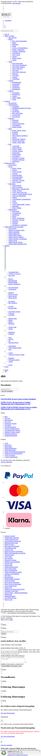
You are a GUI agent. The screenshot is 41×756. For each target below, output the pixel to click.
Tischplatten (15, 79)
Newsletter (8, 425)
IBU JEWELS (12, 303)
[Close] (1, 623)
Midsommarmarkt (10, 596)
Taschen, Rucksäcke (18, 141)
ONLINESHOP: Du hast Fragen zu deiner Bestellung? (18, 399)
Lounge (14, 96)
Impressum (8, 445)
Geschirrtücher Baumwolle (13, 541)
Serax (10, 337)
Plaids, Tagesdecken (18, 218)
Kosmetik (15, 132)
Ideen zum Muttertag (11, 570)
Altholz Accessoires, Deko (16, 230)
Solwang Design (13, 342)
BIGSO (10, 279)
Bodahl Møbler (13, 282)
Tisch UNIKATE (17, 68)
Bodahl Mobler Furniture (12, 579)
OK (2, 713)
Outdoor (10, 91)
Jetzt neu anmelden (6, 745)
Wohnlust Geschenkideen (12, 562)
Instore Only (8, 587)
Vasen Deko (8, 556)
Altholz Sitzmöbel (13, 232)
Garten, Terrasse (17, 190)
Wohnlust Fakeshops (11, 434)
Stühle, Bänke (16, 98)
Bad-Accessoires (17, 187)
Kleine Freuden (17, 127)
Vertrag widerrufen (6, 462)
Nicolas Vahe (12, 327)
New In (7, 34)
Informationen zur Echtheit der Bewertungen (18, 755)
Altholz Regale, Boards (15, 242)
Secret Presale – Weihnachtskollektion (16, 593)
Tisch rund (15, 70)
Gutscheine (15, 106)
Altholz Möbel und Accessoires (14, 227)
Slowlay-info (8, 599)
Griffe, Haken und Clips (19, 192)
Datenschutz (8, 446)
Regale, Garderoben (18, 49)
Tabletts (14, 197)
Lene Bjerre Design (14, 311)
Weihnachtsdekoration (11, 567)
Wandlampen (16, 89)
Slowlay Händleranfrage (12, 429)
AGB (6, 443)
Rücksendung (9, 420)
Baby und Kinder (17, 113)
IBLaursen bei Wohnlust (12, 546)
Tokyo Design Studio (14, 348)
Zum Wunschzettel (9, 713)
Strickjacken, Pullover (18, 139)
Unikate (14, 203)
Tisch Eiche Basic (17, 63)
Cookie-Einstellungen (11, 457)
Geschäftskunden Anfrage (12, 430)
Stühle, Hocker (16, 58)
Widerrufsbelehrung (10, 448)
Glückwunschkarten (18, 123)
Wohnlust (11, 358)
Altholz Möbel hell (14, 233)
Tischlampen (16, 87)
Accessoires (15, 92)
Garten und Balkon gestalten (13, 572)
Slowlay (10, 339)
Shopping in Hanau (10, 560)
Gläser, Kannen (17, 172)
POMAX (11, 334)
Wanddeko (15, 206)
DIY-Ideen (8, 575)
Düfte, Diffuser (16, 208)
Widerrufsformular (10, 450)
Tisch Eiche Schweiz (18, 67)
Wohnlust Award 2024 (11, 591)
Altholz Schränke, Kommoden (17, 239)
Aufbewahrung (16, 147)
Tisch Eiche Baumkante (19, 65)
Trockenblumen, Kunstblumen (21, 199)
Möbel (10, 39)
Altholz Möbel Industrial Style (17, 244)
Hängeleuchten (16, 82)
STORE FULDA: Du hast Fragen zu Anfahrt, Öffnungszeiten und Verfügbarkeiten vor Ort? (16, 403)
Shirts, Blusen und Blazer (20, 135)
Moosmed (11, 323)
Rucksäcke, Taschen (18, 158)
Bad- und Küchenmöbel (19, 41)
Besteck (14, 170)
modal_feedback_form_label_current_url (13, 648)
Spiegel (14, 56)
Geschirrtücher (16, 213)
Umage (10, 353)
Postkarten (15, 120)
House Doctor (12, 298)
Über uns (7, 418)
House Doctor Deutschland (13, 584)
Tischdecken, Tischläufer (19, 225)
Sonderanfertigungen (11, 435)
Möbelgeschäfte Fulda (11, 543)
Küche (10, 166)
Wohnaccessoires (10, 163)
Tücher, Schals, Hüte (18, 142)
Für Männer (15, 111)
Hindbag (11, 293)
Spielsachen (15, 161)
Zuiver (10, 365)
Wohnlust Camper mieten (12, 432)
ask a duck (11, 275)
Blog (6, 416)
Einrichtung (11, 184)
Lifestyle (7, 101)
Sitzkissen (15, 221)
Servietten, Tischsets (18, 180)
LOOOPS (11, 315)
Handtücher (15, 215)
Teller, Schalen (16, 182)
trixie (9, 349)
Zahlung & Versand (10, 423)
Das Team (8, 422)
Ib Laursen (11, 301)
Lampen (10, 80)
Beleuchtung (8, 565)
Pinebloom (11, 332)
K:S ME (10, 306)
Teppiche (15, 223)
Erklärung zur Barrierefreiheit (13, 453)
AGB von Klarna (10, 455)
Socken (14, 137)
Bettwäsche (15, 211)
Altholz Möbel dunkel (15, 235)
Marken (7, 246)
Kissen (14, 216)
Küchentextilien (17, 175)
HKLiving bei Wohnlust (12, 582)
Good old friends (10, 581)
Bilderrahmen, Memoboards (20, 189)
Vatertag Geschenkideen (12, 574)
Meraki (10, 322)
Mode (10, 129)
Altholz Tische (12, 240)
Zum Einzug (16, 117)
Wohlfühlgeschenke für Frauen (21, 108)
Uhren (14, 201)
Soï (9, 341)
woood (10, 361)
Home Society (12, 296)
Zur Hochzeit (16, 115)
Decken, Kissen (17, 149)
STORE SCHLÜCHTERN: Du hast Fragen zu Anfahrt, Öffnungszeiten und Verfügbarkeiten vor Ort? (19, 408)
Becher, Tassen (16, 168)
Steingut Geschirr (10, 536)
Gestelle (14, 77)
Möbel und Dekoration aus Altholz (15, 553)
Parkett (14, 60)
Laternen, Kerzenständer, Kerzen (22, 194)
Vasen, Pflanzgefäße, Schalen (21, 204)
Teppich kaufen (9, 555)
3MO (11, 620)
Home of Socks (13, 294)
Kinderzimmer (16, 154)
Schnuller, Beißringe (18, 160)
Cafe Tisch (15, 75)
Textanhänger (16, 125)
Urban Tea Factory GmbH (16, 354)
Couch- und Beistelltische (20, 48)
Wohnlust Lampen (13, 360)
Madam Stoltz (12, 318)
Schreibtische (16, 53)
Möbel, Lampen (9, 36)
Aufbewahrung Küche (11, 539)
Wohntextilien (12, 209)
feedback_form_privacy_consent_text (12, 664)
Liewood (11, 313)
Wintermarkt (8, 594)
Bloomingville (12, 280)
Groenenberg (12, 289)
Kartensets (15, 122)
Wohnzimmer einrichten (12, 538)
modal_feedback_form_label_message (13, 656)
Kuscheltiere (16, 156)
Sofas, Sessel (16, 55)
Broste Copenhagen (14, 284)
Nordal (10, 329)
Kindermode (16, 153)
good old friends (13, 287)
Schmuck (15, 134)
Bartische (15, 74)
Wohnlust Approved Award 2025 (15, 589)
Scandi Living (9, 550)
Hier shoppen (16, 3)
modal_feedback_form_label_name (29, 650)
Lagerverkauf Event (11, 586)
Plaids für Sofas (9, 544)
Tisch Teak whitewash (19, 72)
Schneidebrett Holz (10, 548)
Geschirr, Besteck (17, 151)
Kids (9, 144)
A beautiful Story (13, 272)
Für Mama (15, 110)
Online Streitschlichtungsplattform (15, 452)
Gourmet (15, 173)
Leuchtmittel (16, 84)
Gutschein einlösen (10, 427)
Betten (14, 46)
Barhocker (15, 44)
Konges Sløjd (12, 308)
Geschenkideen (13, 104)
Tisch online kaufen (10, 568)
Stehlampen (15, 86)
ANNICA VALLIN (14, 274)
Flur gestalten (9, 558)
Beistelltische (16, 94)
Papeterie (11, 118)
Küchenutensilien (17, 177)
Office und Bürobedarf (19, 196)
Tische (10, 61)
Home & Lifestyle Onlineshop (14, 551)
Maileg (10, 320)
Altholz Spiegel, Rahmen (16, 237)
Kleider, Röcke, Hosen (19, 130)
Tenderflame (12, 346)
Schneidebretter (17, 178)
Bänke (14, 43)
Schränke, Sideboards (18, 51)
